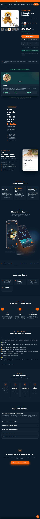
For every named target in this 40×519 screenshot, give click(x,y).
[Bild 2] (6, 29)
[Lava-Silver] (28, 23)
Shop (10, 4)
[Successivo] (36, 1)
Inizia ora (36, 4)
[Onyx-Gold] (35, 23)
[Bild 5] (17, 29)
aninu (2, 7)
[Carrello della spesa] (32, 4)
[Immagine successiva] (17, 18)
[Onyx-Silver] (33, 23)
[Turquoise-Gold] (25, 26)
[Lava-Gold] (30, 23)
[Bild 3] (9, 29)
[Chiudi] (39, 1)
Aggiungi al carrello (33, 39)
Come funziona (17, 4)
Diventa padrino (29, 36)
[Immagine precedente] (3, 18)
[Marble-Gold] (25, 23)
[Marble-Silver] (22, 23)
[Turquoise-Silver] (22, 26)
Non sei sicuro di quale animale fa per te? (30, 47)
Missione (23, 4)
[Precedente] (1, 1)
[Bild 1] (2, 29)
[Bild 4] (13, 29)
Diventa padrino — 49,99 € (19, 462)
